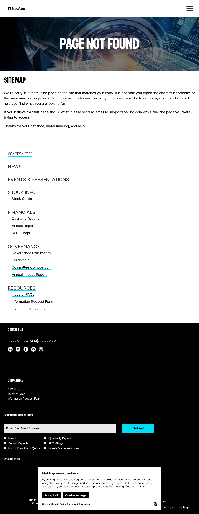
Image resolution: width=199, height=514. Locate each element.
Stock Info (22, 192)
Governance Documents (31, 253)
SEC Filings (21, 233)
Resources (22, 288)
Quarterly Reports (60, 438)
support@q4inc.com (125, 112)
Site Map (183, 507)
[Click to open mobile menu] (189, 8)
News (15, 166)
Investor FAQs (23, 294)
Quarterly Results (25, 219)
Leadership (21, 260)
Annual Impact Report (29, 274)
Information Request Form (32, 302)
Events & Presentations (38, 179)
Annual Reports (24, 226)
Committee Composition (31, 267)
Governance (24, 246)
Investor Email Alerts (28, 309)
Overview (20, 154)
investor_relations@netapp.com (33, 341)
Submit (138, 428)
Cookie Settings (162, 507)
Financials (22, 212)
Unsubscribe (12, 458)
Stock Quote (22, 199)
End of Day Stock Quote (24, 448)
